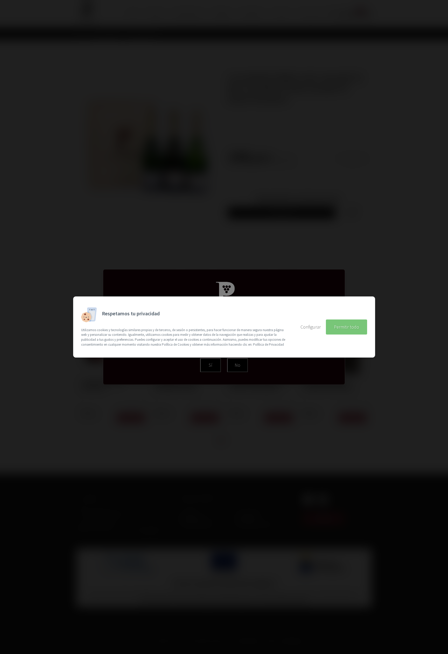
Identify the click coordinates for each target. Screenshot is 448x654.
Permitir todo (346, 327)
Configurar (310, 327)
